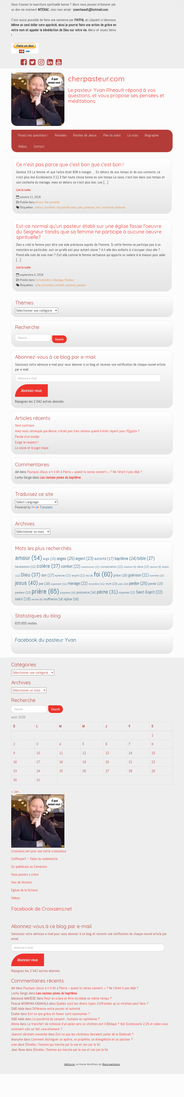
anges (65, 558)
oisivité (59, 285)
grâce (120, 575)
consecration (112, 567)
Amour (39, 202)
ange (49, 559)
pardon (138, 583)
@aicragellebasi (111, 1064)
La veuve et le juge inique (31, 447)
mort (111, 584)
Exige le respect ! (27, 442)
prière (45, 591)
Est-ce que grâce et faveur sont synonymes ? (59, 1013)
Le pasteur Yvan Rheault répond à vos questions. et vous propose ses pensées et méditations (116, 95)
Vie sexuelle (52, 202)
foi (103, 574)
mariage (78, 583)
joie (44, 583)
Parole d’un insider (27, 436)
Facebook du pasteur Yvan (45, 640)
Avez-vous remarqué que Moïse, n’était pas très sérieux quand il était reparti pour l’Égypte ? (77, 431)
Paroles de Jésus (84, 135)
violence (120, 207)
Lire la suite (23, 190)
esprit (78, 575)
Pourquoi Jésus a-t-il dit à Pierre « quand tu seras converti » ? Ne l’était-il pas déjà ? (84, 471)
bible (146, 558)
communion (90, 567)
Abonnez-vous (31, 390)
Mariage (58, 280)
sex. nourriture (105, 207)
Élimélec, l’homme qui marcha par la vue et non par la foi (62, 1044)
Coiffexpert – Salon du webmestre (34, 858)
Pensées (60, 135)
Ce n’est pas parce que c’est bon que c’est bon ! (69, 164)
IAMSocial (69, 1064)
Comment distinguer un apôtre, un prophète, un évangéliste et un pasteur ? (82, 1039)
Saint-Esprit (149, 592)
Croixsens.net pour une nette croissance (38, 851)
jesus (26, 582)
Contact (39, 146)
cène (143, 567)
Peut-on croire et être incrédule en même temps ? (78, 998)
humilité (157, 575)
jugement (59, 584)
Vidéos (22, 146)
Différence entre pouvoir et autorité (56, 1008)
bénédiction (25, 567)
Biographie (152, 135)
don (47, 575)
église (71, 599)
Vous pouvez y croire (25, 874)
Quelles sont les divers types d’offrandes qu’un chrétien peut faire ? (102, 1003)
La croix (132, 135)
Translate (46, 507)
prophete (67, 592)
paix (80, 207)
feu (89, 575)
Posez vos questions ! (33, 135)
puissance (86, 592)
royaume (127, 592)
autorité (104, 558)
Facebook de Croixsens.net (41, 909)
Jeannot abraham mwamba (29, 1034)
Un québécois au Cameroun (29, 866)
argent (84, 558)
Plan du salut (112, 135)
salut (23, 598)
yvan (14, 1044)
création (130, 567)
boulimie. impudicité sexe (60, 207)
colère (48, 566)
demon (155, 567)
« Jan (15, 791)
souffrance (53, 599)
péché (107, 592)
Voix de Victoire (21, 882)
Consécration (43, 280)
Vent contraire (24, 425)
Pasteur (69, 280)
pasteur (81, 285)
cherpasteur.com (96, 78)
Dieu (30, 574)
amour (39, 207)
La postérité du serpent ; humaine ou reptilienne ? (66, 1019)
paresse (89, 207)
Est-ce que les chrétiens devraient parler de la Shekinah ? (95, 1034)
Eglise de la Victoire (24, 890)
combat (70, 566)
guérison (138, 575)
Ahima (15, 1023)
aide (37, 285)
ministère (48, 285)
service (36, 599)
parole (155, 583)
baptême (125, 558)
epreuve (63, 575)
